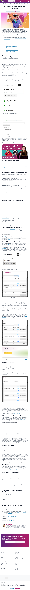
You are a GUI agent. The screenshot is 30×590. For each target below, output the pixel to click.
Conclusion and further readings (10, 51)
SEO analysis (18, 138)
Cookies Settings (12, 588)
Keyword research (12, 11)
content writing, (24, 512)
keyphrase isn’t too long (13, 469)
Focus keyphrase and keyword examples (11, 46)
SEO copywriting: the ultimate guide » (11, 516)
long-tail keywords (6, 236)
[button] (15, 151)
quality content (9, 162)
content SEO (10, 239)
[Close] (29, 582)
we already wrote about (21, 372)
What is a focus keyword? (9, 43)
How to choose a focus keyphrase (10, 47)
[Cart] (24, 1)
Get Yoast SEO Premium (8, 352)
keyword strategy (12, 229)
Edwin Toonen (18, 11)
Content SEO (9, 3)
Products (17, 552)
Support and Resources (4, 563)
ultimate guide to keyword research (11, 231)
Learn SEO (17, 563)
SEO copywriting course (5, 514)
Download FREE (10, 1)
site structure (10, 513)
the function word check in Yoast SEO (13, 487)
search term (15, 71)
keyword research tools (16, 413)
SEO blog (4, 3)
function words (16, 470)
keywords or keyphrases (5, 218)
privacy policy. (18, 543)
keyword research (19, 512)
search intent (23, 419)
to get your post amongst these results (13, 426)
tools (9, 244)
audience (21, 167)
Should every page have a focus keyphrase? (12, 50)
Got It (17, 588)
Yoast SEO (2, 552)
